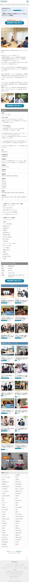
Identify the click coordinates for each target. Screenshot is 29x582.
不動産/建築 (4, 10)
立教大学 (17, 511)
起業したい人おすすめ (20, 488)
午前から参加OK (19, 507)
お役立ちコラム (5, 567)
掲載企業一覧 (17, 564)
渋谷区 (3, 479)
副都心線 (3, 530)
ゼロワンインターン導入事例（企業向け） (14, 574)
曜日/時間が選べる (19, 484)
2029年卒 (4, 511)
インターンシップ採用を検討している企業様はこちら (14, 572)
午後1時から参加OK (19, 516)
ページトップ (27, 558)
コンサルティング (10, 10)
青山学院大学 (4, 523)
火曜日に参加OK (19, 532)
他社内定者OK (18, 493)
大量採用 (3, 493)
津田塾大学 (18, 528)
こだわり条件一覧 (16, 566)
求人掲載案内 (8, 571)
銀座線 (17, 525)
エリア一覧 (22, 566)
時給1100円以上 (19, 500)
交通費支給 (4, 484)
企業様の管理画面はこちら (14, 576)
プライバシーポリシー (19, 567)
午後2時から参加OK (5, 518)
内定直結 (17, 495)
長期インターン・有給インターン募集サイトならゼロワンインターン (12, 4)
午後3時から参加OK (19, 518)
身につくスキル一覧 (8, 566)
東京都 (23, 10)
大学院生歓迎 (4, 488)
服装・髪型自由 (18, 486)
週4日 (17, 498)
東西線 (3, 528)
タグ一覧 (22, 564)
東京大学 (17, 542)
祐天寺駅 (3, 516)
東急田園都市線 (5, 542)
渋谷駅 (17, 502)
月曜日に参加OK (19, 530)
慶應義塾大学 (18, 521)
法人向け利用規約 (15, 571)
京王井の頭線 (4, 537)
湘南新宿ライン (5, 507)
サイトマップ (11, 567)
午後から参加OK (5, 509)
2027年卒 (17, 523)
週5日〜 (3, 500)
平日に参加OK (18, 539)
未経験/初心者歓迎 (5, 486)
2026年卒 (4, 525)
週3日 (3, 498)
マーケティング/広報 (17, 10)
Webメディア (4, 502)
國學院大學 (18, 535)
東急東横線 (4, 544)
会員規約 (25, 567)
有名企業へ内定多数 (5, 495)
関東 (16, 509)
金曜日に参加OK (5, 539)
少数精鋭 (17, 479)
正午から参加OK (19, 514)
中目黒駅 (3, 514)
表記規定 (21, 571)
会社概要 (14, 569)
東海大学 (17, 544)
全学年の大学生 (5, 546)
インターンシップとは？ (9, 564)
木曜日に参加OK (19, 537)
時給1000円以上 (19, 481)
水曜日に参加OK (5, 535)
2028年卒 (4, 521)
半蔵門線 (3, 532)
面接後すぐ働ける (19, 491)
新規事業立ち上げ (5, 481)
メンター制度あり (5, 491)
